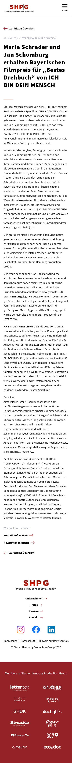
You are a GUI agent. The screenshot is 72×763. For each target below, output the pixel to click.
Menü (65, 10)
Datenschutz (28, 641)
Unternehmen (33, 598)
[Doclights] (52, 712)
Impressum (10, 641)
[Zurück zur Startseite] (19, 8)
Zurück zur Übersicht (21, 28)
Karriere (34, 611)
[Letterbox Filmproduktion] (19, 688)
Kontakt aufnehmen (15, 535)
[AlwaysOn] (19, 735)
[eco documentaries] (52, 747)
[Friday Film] (52, 723)
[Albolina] (19, 747)
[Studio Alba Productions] (19, 700)
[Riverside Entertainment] (19, 723)
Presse (34, 604)
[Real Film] (52, 688)
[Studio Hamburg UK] (19, 712)
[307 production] (52, 735)
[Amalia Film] (52, 700)
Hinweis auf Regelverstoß (54, 641)
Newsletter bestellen (16, 542)
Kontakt (34, 617)
